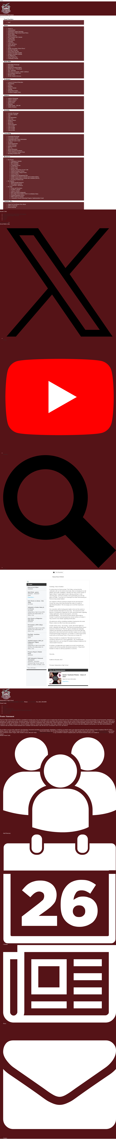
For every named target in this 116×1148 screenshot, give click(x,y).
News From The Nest (13, 51)
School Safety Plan (12, 57)
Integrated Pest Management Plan (19, 175)
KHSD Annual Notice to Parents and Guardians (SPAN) (25, 178)
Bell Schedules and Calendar (15, 37)
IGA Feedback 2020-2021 (14, 73)
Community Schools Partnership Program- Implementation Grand (27, 198)
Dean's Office (11, 34)
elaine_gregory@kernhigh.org (44, 732)
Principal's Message (13, 50)
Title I (9, 47)
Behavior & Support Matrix (15, 67)
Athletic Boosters (12, 107)
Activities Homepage (13, 113)
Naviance (10, 142)
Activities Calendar (12, 114)
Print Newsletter (59, 572)
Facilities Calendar (15, 189)
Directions (10, 41)
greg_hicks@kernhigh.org (101, 731)
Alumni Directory (12, 35)
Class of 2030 (11, 130)
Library (10, 85)
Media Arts (10, 123)
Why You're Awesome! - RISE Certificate (18, 71)
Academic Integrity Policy (14, 92)
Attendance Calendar (16, 161)
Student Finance (12, 120)
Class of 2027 (11, 126)
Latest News (11, 42)
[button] (8, 19)
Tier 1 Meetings (12, 70)
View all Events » (31, 667)
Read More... (31, 597)
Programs (10, 86)
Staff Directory (11, 45)
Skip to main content (5, 2)
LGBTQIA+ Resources (17, 185)
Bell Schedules (14, 162)
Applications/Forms (13, 143)
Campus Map (11, 38)
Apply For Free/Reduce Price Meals (17, 204)
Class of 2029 (11, 128)
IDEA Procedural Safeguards (18, 192)
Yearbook (10, 121)
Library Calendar (15, 191)
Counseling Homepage (13, 136)
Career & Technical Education (15, 82)
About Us (10, 28)
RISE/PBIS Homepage (13, 64)
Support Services (12, 146)
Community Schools (13, 58)
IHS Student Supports (16, 184)
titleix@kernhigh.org (34, 731)
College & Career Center (14, 140)
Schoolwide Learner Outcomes (15, 31)
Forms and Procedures (16, 188)
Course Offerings (12, 145)
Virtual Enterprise (12, 124)
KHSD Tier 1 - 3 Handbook (15, 69)
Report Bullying (12, 207)
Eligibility (10, 104)
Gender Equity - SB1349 (14, 105)
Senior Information (12, 149)
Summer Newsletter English (15, 52)
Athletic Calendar (12, 100)
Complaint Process (15, 165)
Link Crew (10, 119)
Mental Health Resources (17, 182)
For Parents (11, 159)
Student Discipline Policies (17, 171)
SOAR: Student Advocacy (14, 76)
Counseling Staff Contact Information (17, 139)
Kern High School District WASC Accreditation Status (24, 194)
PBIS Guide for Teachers (17, 196)
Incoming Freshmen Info (14, 153)
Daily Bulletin (11, 40)
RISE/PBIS (11, 66)
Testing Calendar (12, 88)
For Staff (10, 186)
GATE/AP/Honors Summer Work (16, 152)
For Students (11, 181)
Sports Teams (11, 102)
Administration (11, 30)
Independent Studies (13, 90)
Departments (11, 83)
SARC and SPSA (12, 44)
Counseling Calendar (13, 138)
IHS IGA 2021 (11, 74)
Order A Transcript (12, 205)
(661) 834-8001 (32, 701)
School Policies (15, 174)
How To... (10, 148)
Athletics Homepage (13, 98)
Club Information (12, 117)
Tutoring (10, 89)
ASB (9, 116)
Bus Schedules (14, 164)
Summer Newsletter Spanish (15, 54)
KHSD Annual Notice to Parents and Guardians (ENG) (25, 176)
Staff (9, 22)
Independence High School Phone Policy (18, 33)
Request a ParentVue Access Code (19, 169)
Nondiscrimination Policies (17, 195)
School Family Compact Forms (19, 172)
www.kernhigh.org (104, 732)
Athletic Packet (11, 101)
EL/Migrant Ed (11, 55)
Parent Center (14, 168)
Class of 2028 (11, 127)
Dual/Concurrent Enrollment (15, 150)
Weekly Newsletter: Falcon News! (16, 48)
